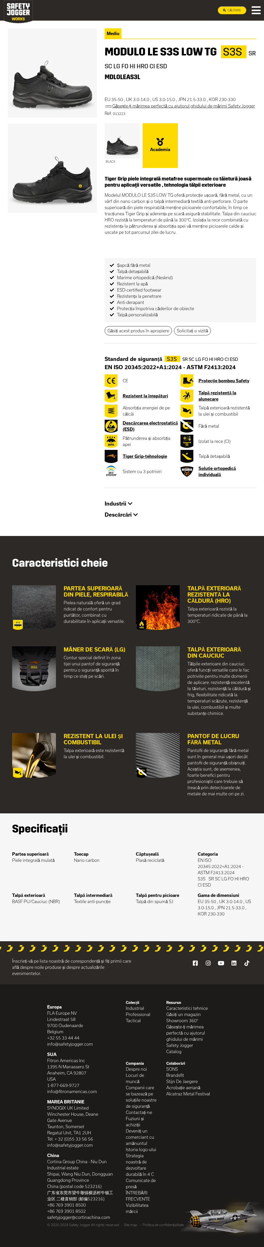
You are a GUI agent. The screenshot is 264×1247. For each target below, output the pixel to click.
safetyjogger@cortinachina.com (78, 1217)
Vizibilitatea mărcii (137, 1208)
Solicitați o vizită (192, 330)
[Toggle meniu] (256, 10)
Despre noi (136, 1069)
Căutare (234, 10)
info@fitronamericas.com (72, 1091)
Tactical (133, 1020)
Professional (138, 1014)
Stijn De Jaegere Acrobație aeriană (183, 1084)
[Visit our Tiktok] (247, 963)
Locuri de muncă (135, 1078)
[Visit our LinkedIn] (234, 963)
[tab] (180, 504)
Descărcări (119, 514)
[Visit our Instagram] (208, 963)
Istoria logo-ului (141, 1149)
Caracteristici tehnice (187, 1008)
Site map (130, 1225)
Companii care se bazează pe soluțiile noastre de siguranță (141, 1097)
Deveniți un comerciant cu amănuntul (140, 1137)
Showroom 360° (182, 1020)
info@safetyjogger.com (70, 1044)
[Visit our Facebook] (195, 963)
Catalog (174, 1051)
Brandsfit (175, 1075)
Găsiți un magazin (183, 1014)
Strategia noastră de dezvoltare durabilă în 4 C (140, 1165)
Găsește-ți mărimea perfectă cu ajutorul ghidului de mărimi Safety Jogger (185, 1036)
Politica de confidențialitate (163, 1225)
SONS (172, 1069)
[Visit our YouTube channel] (221, 963)
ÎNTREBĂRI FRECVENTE (138, 1195)
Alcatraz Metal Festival (188, 1093)
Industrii (116, 503)
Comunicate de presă (141, 1183)
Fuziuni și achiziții (135, 1121)
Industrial (135, 1008)
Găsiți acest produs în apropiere (138, 330)
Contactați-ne (139, 1112)
